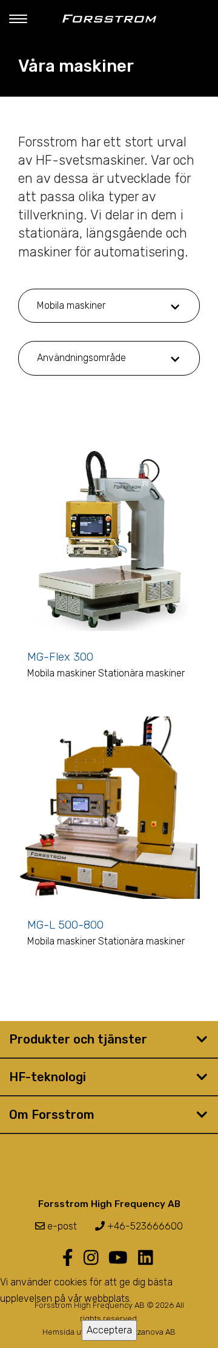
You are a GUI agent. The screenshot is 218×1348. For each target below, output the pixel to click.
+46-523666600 (144, 1226)
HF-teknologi (47, 1077)
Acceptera (109, 1330)
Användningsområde (81, 357)
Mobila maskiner (71, 305)
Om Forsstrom (51, 1114)
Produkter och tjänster (78, 1039)
